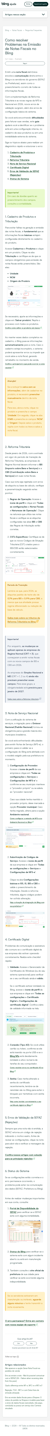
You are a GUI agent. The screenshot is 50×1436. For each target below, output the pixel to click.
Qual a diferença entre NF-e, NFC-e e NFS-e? (23, 1385)
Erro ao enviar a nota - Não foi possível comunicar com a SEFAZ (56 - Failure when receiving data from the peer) (24, 1378)
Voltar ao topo (10, 1356)
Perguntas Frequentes (33, 30)
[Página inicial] (9, 4)
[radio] (18, 1343)
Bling (7, 30)
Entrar (28, 4)
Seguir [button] (25, 63)
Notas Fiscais (17, 30)
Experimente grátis (40, 4)
